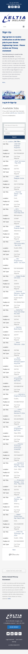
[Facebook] (9, 7)
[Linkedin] (12, 633)
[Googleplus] (15, 7)
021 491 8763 (15, 2)
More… (4, 82)
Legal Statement (10, 639)
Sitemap (14, 641)
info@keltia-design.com (16, 4)
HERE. (9, 598)
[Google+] (20, 633)
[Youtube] (19, 7)
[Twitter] (12, 7)
